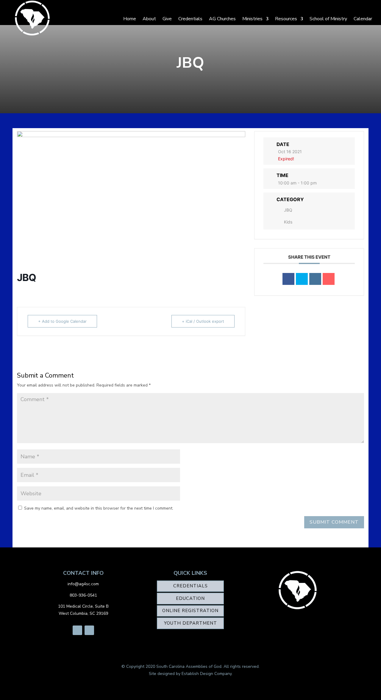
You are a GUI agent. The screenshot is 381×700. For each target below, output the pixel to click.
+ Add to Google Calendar (62, 321)
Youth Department (190, 623)
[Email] (329, 279)
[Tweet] (302, 279)
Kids (288, 221)
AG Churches (222, 18)
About (149, 18)
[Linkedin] (315, 279)
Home (129, 18)
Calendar (363, 18)
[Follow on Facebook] (77, 630)
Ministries (252, 18)
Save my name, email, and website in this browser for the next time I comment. (98, 508)
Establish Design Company (207, 673)
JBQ (288, 209)
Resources (286, 18)
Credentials (190, 18)
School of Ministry (328, 18)
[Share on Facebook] (288, 279)
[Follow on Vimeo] (89, 630)
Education (190, 598)
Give (167, 18)
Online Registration (190, 611)
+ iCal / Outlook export (203, 321)
